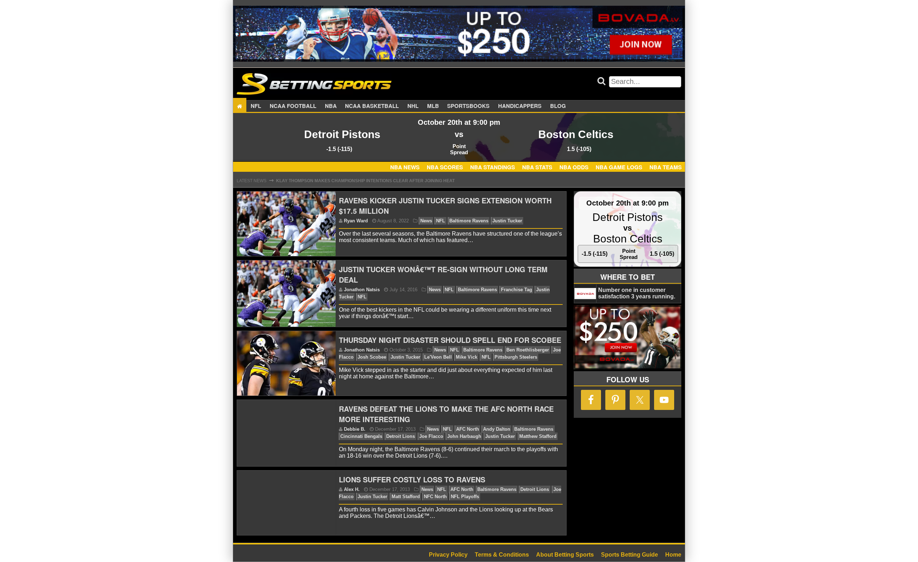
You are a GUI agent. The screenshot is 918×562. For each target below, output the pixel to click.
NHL (412, 106)
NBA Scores (445, 167)
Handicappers (519, 106)
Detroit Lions (400, 436)
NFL (256, 106)
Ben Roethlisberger (527, 350)
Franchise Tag (516, 289)
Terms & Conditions (502, 555)
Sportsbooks (468, 106)
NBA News (405, 167)
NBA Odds (573, 167)
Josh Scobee (372, 357)
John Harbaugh (464, 436)
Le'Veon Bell (438, 357)
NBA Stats (537, 167)
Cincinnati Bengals (361, 436)
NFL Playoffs (465, 496)
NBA (331, 106)
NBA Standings (492, 167)
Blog (558, 106)
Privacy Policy (448, 555)
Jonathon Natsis (362, 289)
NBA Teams (665, 167)
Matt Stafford (406, 496)
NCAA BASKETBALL (372, 106)
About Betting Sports (565, 555)
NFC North (435, 496)
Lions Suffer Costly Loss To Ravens (412, 479)
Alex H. (352, 489)
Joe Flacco (431, 436)
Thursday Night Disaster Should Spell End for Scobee (450, 340)
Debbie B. (354, 429)
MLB (433, 106)
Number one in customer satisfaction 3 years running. (636, 293)
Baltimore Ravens (468, 220)
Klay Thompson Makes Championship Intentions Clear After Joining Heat (365, 180)
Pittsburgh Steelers (516, 357)
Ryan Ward (356, 220)
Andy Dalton (496, 429)
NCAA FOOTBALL (293, 106)
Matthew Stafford (538, 436)
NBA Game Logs (619, 167)
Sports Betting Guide (629, 555)
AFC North (467, 429)
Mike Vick (466, 357)
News (426, 220)
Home (673, 555)
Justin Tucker (507, 220)
